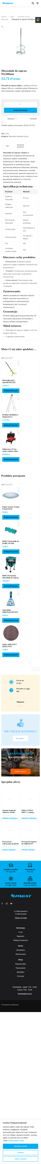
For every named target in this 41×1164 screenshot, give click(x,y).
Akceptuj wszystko (20, 1146)
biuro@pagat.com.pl (25, 994)
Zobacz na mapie (21, 918)
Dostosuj (20, 1152)
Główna (4, 17)
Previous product (34, 669)
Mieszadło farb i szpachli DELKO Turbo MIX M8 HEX (10, 382)
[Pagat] (8, 3)
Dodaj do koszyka (20, 110)
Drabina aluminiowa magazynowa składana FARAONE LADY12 (10, 418)
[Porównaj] (2, 122)
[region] (20, 1141)
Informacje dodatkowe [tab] (20, 146)
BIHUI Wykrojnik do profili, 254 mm (10, 542)
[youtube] (11, 903)
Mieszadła (4, 19)
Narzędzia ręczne (24, 17)
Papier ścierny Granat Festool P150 (10, 508)
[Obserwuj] (16, 119)
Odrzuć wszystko (21, 1159)
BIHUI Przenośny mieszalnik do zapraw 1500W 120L (10, 578)
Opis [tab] (7, 146)
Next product (38, 669)
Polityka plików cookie (16, 1140)
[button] (2, 27)
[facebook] (2, 903)
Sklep (12, 17)
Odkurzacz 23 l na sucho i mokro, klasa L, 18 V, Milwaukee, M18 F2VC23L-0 (10, 452)
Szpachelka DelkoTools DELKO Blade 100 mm (10, 612)
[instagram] (7, 903)
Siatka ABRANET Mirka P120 (9, 645)
